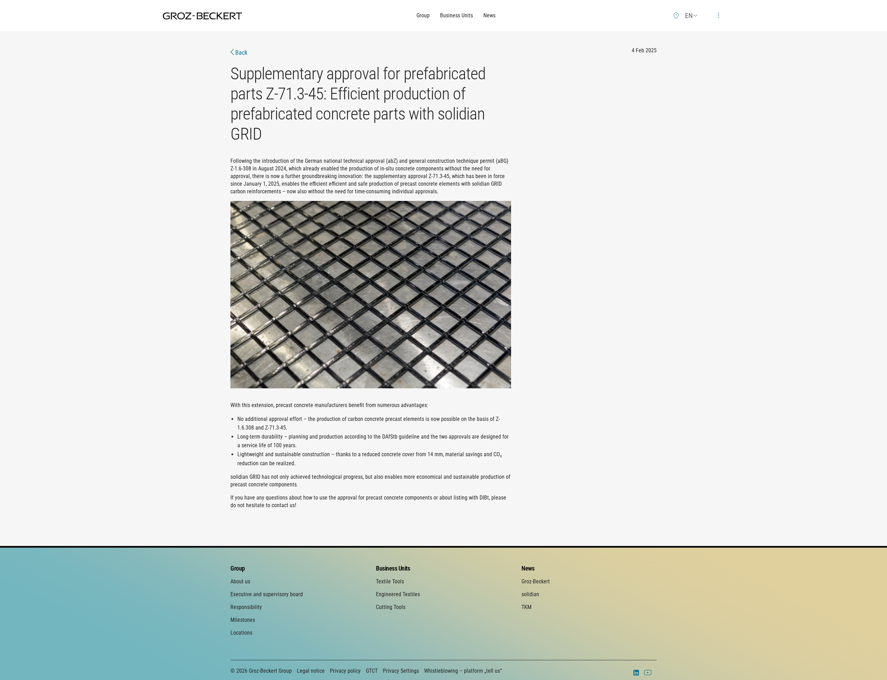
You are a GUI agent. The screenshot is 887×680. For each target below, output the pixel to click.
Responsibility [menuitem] (246, 607)
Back (240, 52)
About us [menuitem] (240, 581)
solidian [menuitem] (530, 594)
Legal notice (311, 671)
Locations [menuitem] (241, 632)
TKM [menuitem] (526, 607)
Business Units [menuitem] (393, 568)
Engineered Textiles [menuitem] (398, 594)
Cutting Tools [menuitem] (390, 607)
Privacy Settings (401, 671)
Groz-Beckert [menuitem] (535, 581)
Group (423, 15)
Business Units (456, 15)
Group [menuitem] (237, 568)
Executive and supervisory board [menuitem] (266, 594)
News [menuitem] (527, 568)
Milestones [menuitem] (242, 620)
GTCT (372, 671)
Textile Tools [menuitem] (390, 581)
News (489, 15)
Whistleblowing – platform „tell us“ (463, 671)
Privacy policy (345, 671)
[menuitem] (676, 15)
